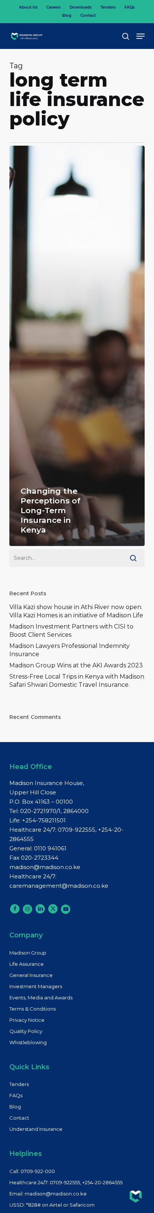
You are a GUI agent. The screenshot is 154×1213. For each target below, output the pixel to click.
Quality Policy (25, 1031)
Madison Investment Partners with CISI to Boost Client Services (71, 630)
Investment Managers (35, 986)
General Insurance (31, 975)
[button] (140, 36)
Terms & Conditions (32, 1009)
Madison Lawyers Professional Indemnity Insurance (69, 650)
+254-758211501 (44, 820)
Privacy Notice (26, 1020)
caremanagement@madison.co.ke (58, 885)
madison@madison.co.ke (44, 867)
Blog (15, 1107)
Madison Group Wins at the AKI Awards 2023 (76, 665)
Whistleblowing (28, 1042)
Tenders (19, 1084)
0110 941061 (50, 848)
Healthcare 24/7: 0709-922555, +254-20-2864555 (66, 1182)
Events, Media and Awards (41, 998)
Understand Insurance (35, 1129)
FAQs (15, 1095)
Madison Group (27, 953)
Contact (19, 1118)
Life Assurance (26, 964)
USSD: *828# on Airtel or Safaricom (52, 1205)
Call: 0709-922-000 (32, 1171)
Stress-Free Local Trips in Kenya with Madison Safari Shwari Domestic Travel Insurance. (76, 680)
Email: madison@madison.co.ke (48, 1194)
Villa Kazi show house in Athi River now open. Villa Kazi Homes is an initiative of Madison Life (76, 611)
